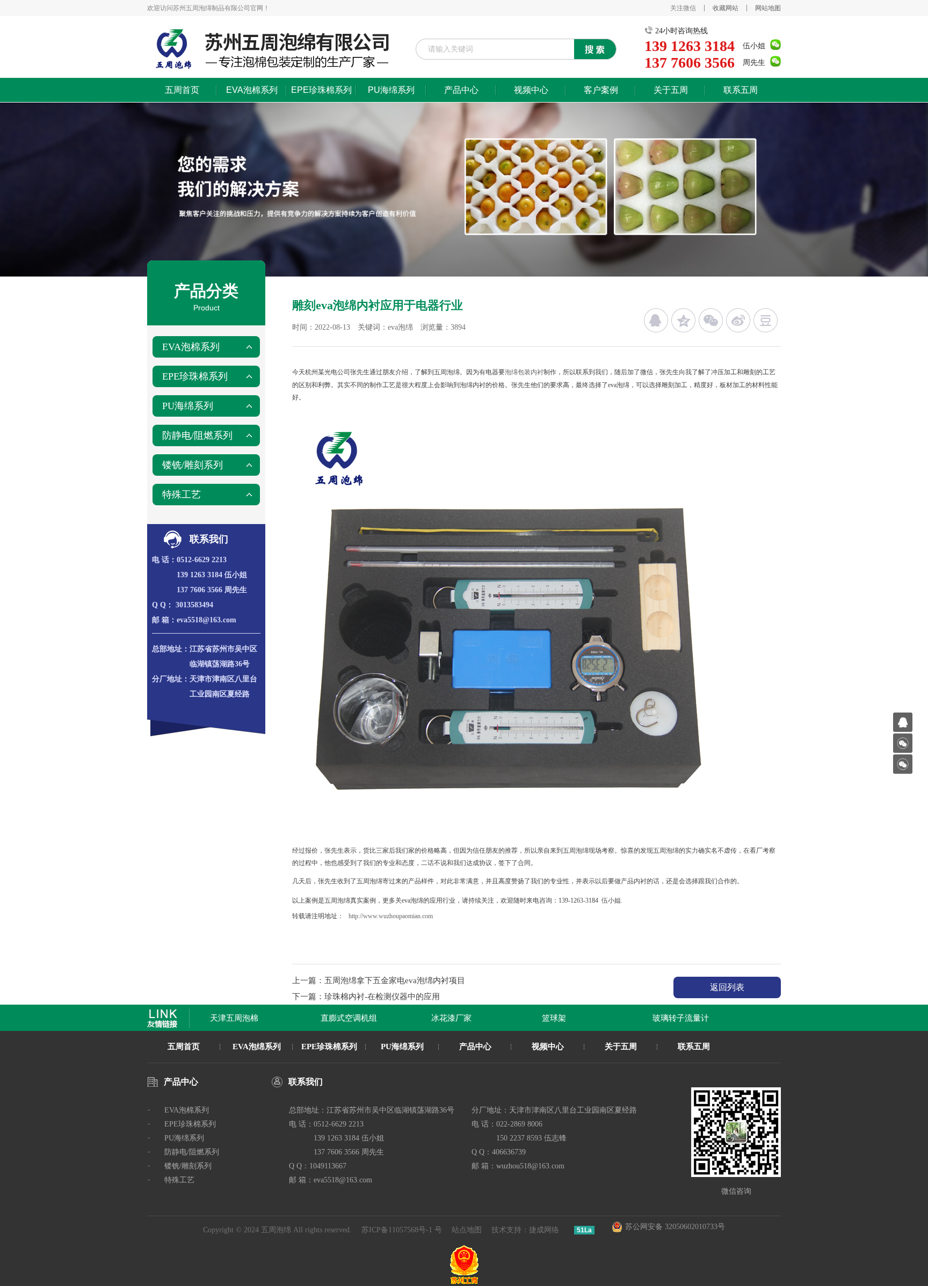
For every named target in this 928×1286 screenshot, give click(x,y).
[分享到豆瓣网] (765, 320)
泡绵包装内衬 (524, 372)
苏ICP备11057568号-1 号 (401, 1230)
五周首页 (182, 90)
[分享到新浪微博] (738, 320)
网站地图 (768, 8)
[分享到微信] (711, 320)
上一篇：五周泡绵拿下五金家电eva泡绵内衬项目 (378, 980)
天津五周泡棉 (221, 1018)
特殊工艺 (181, 494)
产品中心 (461, 90)
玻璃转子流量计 (667, 1018)
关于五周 (671, 90)
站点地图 (467, 1230)
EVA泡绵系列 (257, 1046)
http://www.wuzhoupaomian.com (391, 916)
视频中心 (531, 90)
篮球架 (540, 1018)
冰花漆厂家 (438, 1018)
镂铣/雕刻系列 (192, 465)
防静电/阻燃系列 (197, 435)
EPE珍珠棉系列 (321, 90)
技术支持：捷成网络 (525, 1230)
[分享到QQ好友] (656, 320)
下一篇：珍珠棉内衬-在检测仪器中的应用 (366, 996)
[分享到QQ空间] (683, 320)
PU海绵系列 (391, 90)
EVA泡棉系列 (252, 90)
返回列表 (727, 987)
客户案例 (601, 90)
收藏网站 (725, 8)
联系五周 (740, 90)
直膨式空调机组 (335, 1018)
